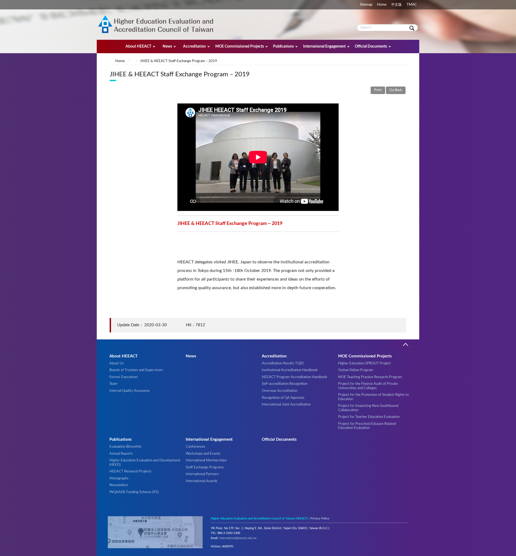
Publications (283, 46)
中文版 (396, 4)
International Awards (201, 481)
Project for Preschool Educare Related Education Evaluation (367, 425)
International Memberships (206, 460)
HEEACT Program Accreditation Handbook (294, 377)
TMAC (412, 4)
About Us (116, 363)
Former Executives (123, 377)
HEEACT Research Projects (130, 471)
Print (378, 90)
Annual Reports (121, 453)
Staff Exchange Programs (205, 467)
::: (99, 4)
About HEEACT (138, 46)
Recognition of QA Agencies (283, 397)
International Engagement (324, 46)
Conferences (195, 446)
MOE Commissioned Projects (239, 46)
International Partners (202, 474)
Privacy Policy (319, 518)
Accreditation (194, 46)
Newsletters (118, 485)
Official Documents (371, 46)
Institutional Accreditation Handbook (290, 370)
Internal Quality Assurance (129, 390)
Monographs (118, 478)
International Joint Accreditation (286, 404)
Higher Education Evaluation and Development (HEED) (144, 462)
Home (381, 4)
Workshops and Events (203, 453)
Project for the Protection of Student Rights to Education (373, 396)
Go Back (395, 90)
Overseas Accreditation (280, 390)
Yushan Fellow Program (355, 370)
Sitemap (366, 4)
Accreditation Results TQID (283, 363)
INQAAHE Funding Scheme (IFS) (134, 492)
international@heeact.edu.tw (238, 538)
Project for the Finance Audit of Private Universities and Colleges (368, 385)
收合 (405, 344)
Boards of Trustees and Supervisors (136, 370)
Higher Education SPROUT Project (364, 363)
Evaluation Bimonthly (125, 446)
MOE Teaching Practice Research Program (370, 377)
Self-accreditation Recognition (284, 383)
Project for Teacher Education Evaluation (369, 416)
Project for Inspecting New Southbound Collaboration (368, 407)
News (167, 46)
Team (113, 383)
